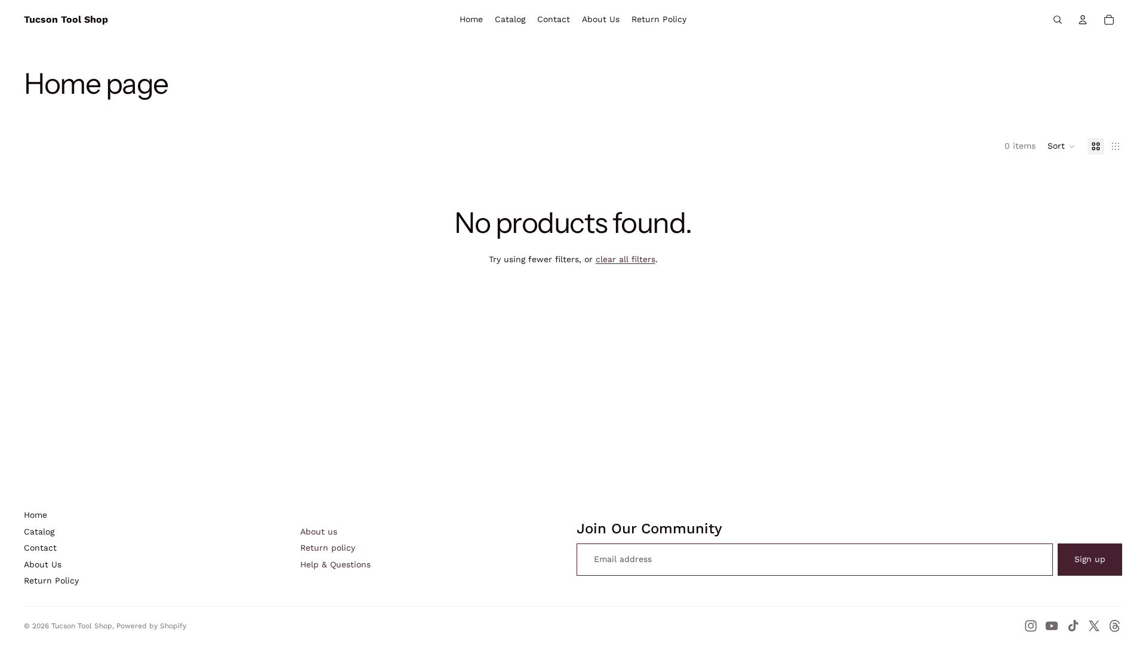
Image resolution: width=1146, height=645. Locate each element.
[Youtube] (1052, 626)
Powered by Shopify (151, 626)
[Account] (1083, 20)
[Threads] (1115, 626)
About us (318, 531)
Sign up (1089, 559)
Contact (40, 547)
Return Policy (51, 580)
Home (35, 515)
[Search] (1058, 20)
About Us (42, 564)
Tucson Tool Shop (81, 626)
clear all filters (625, 259)
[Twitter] (1094, 626)
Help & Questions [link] (335, 564)
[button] (1062, 146)
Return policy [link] (327, 547)
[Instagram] (1031, 626)
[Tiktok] (1073, 626)
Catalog (39, 531)
